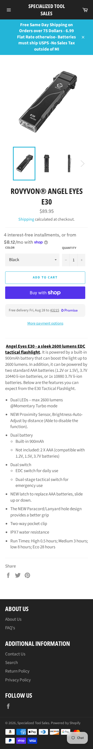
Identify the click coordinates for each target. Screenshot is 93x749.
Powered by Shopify (65, 722)
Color (9, 248)
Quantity (69, 248)
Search (11, 663)
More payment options (45, 323)
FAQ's (10, 628)
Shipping (26, 219)
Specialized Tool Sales (46, 10)
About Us (13, 619)
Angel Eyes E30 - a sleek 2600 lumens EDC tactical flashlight (45, 349)
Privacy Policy (18, 680)
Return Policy (17, 671)
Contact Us (15, 654)
